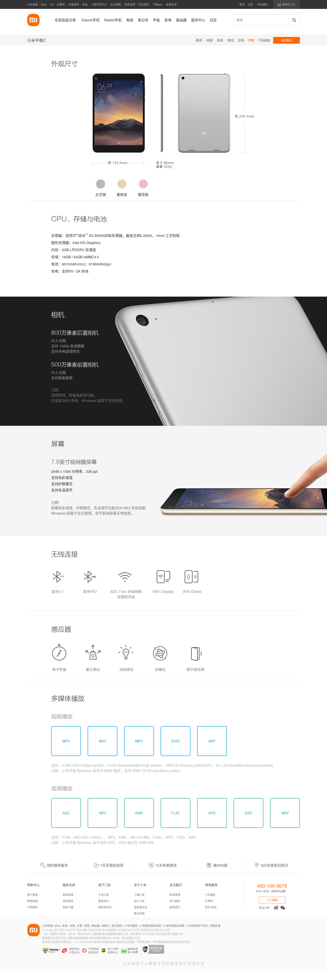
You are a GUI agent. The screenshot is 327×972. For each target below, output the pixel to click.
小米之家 (103, 895)
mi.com (49, 930)
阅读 (220, 40)
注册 (250, 4)
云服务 (61, 4)
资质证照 (129, 4)
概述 (199, 40)
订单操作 (32, 907)
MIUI (44, 4)
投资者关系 (140, 907)
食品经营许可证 (130, 938)
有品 (85, 4)
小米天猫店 (131, 925)
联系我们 (175, 907)
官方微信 (175, 901)
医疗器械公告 (175, 934)
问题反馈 (215, 925)
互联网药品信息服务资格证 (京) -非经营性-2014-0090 (123, 934)
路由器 (96, 925)
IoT (52, 4)
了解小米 (139, 895)
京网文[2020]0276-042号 (156, 930)
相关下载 (68, 907)
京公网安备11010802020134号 (121, 930)
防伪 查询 (210, 907)
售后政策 (68, 895)
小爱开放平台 (99, 4)
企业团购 (115, 4)
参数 (251, 40)
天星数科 (73, 4)
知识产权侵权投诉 (104, 942)
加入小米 (139, 901)
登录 (242, 4)
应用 (241, 40)
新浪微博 (175, 895)
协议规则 (143, 4)
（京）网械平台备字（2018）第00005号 (66, 934)
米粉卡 (106, 925)
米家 (65, 925)
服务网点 (103, 901)
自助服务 (68, 901)
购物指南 (32, 901)
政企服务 (117, 925)
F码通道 (264, 40)
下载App (157, 4)
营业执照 (161, 934)
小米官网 (33, 20)
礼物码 (209, 901)
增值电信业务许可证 (54, 938)
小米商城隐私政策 (173, 925)
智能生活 (171, 4)
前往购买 (286, 40)
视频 (209, 40)
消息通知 (262, 4)
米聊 (72, 925)
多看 (79, 925)
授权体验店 (105, 907)
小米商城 (32, 4)
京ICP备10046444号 (89, 930)
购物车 (286, 4)
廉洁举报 (139, 913)
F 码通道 (210, 895)
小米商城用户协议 (197, 925)
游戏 (230, 40)
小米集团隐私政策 (150, 925)
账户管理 (32, 895)
